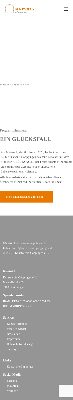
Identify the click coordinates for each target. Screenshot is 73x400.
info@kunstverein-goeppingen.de (33, 248)
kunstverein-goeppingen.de (30, 243)
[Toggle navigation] (57, 9)
